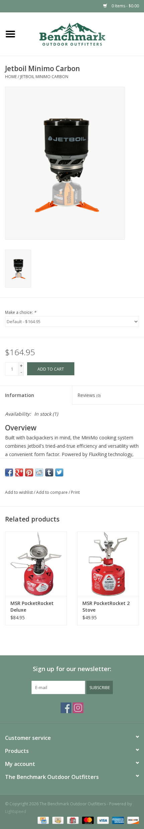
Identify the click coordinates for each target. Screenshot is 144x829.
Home (11, 76)
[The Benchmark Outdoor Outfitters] (82, 33)
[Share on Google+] (19, 472)
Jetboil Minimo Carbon (44, 76)
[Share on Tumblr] (49, 472)
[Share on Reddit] (39, 472)
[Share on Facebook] (9, 472)
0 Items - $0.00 (125, 6)
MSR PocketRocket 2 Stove (106, 606)
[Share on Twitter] (59, 472)
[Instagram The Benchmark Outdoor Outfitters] (78, 707)
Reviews (88, 395)
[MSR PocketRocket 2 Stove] (108, 564)
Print (75, 492)
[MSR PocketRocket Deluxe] (36, 564)
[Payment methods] (42, 820)
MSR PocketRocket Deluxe (32, 606)
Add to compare (52, 492)
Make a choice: (20, 312)
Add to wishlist (19, 492)
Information (19, 395)
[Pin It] (29, 472)
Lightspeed (15, 811)
